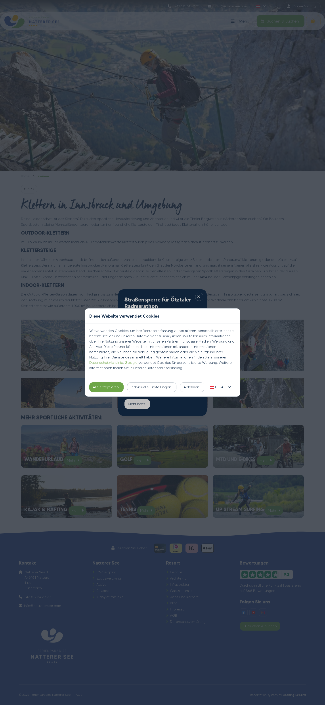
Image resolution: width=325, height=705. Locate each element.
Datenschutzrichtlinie (106, 362)
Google (131, 362)
